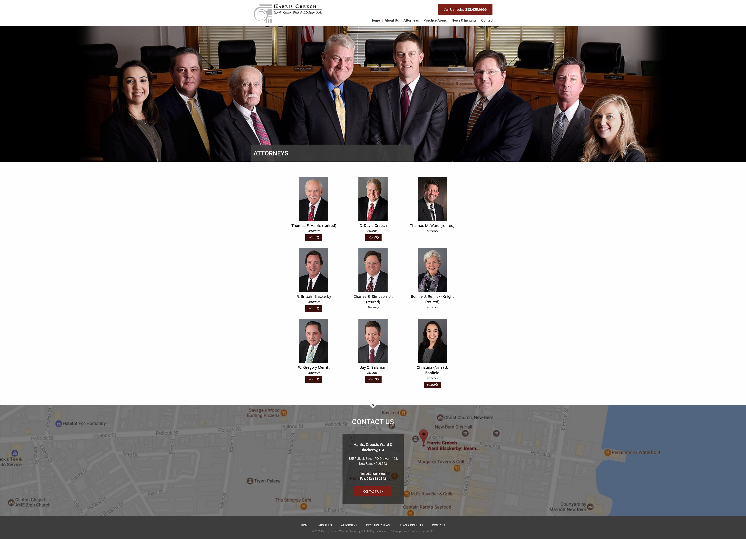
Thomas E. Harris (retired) (313, 225)
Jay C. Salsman (373, 367)
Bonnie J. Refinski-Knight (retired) (432, 299)
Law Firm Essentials (415, 531)
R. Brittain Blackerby (313, 296)
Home (375, 20)
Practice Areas (435, 20)
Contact (487, 20)
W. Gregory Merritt (314, 367)
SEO (432, 531)
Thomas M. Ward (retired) (432, 225)
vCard (312, 237)
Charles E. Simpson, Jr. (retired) (373, 299)
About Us (392, 20)
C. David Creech (373, 225)
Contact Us (372, 491)
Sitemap (396, 531)
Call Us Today (465, 9)
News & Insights (464, 20)
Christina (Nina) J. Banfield (432, 370)
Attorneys (411, 20)
